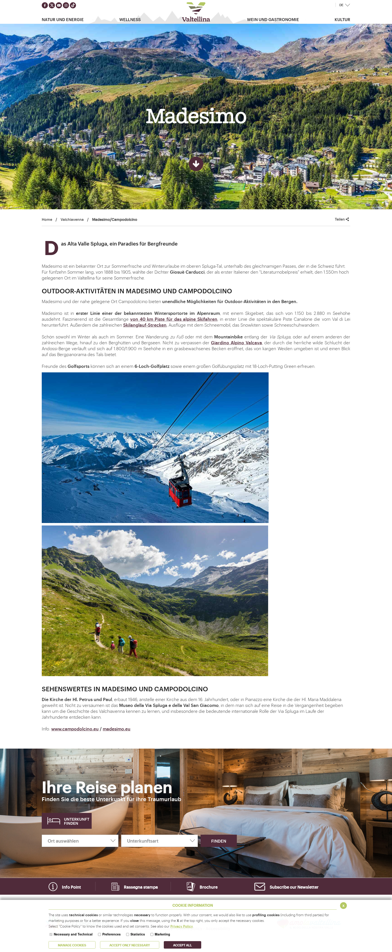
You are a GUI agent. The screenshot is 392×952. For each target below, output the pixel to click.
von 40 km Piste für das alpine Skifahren (173, 319)
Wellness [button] (130, 19)
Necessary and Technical (73, 934)
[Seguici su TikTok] (73, 5)
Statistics (137, 934)
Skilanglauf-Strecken (145, 325)
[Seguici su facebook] (45, 5)
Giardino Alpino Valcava (236, 342)
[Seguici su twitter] (52, 5)
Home (47, 219)
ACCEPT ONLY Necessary (129, 945)
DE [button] (341, 5)
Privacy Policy (181, 926)
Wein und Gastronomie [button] (273, 19)
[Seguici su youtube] (59, 5)
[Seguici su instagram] (66, 5)
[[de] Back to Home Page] (196, 12)
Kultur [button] (342, 19)
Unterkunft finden (76, 821)
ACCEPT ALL (182, 945)
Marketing (162, 934)
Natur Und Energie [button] (63, 19)
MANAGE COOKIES (72, 945)
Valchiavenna (72, 219)
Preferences (111, 934)
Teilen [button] (340, 219)
